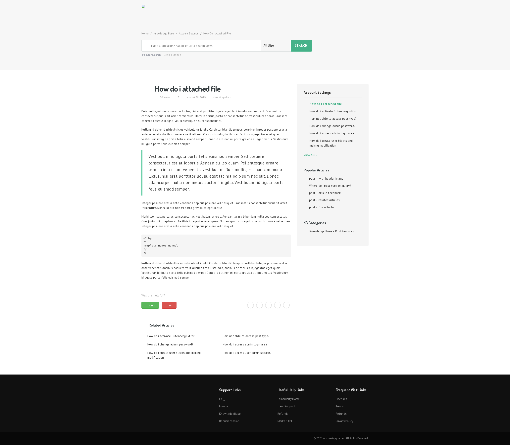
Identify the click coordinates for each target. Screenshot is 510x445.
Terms (340, 406)
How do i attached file (326, 104)
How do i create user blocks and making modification (174, 355)
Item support (286, 406)
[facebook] (259, 303)
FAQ (222, 399)
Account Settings (188, 33)
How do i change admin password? (170, 344)
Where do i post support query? (330, 186)
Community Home (289, 399)
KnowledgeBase (230, 414)
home (145, 33)
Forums (224, 406)
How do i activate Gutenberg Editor (170, 336)
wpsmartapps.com (334, 438)
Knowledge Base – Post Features (332, 231)
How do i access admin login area (245, 344)
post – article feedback (325, 193)
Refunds (283, 414)
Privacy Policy (344, 421)
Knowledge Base (164, 33)
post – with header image (326, 178)
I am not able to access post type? (246, 336)
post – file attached (322, 207)
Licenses (341, 399)
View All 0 (311, 155)
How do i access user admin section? (247, 353)
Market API (285, 421)
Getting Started (172, 55)
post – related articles (324, 200)
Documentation (229, 421)
